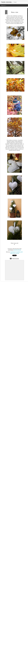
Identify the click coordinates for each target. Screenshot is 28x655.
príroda (17, 253)
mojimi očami (12, 253)
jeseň (21, 252)
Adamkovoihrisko (17, 250)
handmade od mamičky (15, 252)
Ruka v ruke (14, 12)
